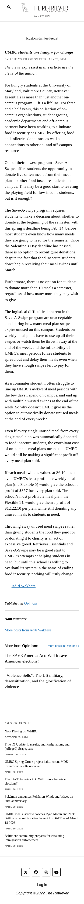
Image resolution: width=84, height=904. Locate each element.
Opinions (31, 603)
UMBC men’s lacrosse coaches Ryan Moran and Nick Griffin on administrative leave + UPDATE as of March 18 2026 (41, 818)
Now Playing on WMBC (21, 731)
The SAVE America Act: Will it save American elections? (36, 658)
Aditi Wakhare (24, 586)
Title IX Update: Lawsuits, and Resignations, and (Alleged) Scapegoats (37, 746)
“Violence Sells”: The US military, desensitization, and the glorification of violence (38, 681)
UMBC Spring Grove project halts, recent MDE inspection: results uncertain (36, 764)
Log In (42, 885)
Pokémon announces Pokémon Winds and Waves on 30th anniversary (39, 799)
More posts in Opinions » (63, 646)
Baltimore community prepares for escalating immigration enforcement (34, 838)
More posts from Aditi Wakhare (28, 630)
